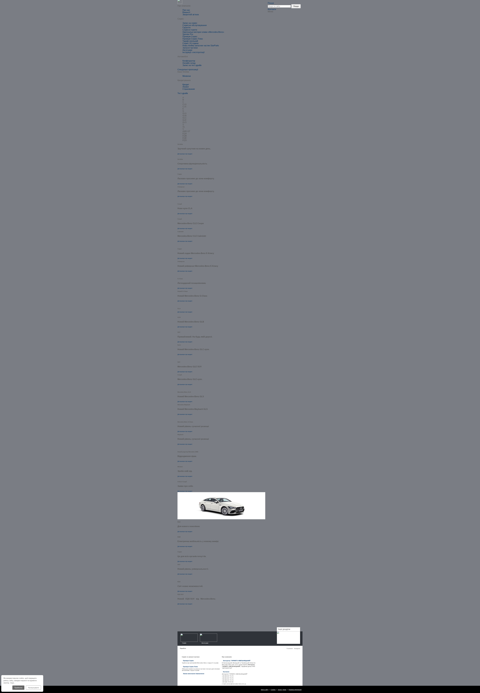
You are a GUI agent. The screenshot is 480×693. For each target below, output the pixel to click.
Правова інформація (295, 689)
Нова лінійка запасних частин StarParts (200, 45)
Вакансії (186, 12)
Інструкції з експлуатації (193, 52)
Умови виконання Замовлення (193, 673)
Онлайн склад (188, 63)
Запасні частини (190, 48)
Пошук (296, 6)
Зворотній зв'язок (190, 14)
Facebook (290, 648)
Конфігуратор (188, 61)
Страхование (188, 89)
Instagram (297, 648)
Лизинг (185, 87)
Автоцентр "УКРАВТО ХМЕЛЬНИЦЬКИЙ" (237, 660)
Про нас (186, 10)
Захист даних (282, 689)
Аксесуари (187, 50)
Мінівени (186, 76)
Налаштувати (33, 688)
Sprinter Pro (187, 34)
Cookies (273, 689)
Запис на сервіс (189, 23)
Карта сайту (264, 689)
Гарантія (186, 27)
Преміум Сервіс (189, 36)
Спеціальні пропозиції (188, 69)
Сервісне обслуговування (194, 25)
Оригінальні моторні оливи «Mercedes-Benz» (203, 32)
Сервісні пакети (189, 30)
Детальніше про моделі (185, 154)
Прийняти (18, 688)
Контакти (272, 9)
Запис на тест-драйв (192, 65)
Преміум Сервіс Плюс (192, 39)
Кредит (185, 84)
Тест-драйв (183, 93)
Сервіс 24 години (190, 43)
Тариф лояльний (190, 41)
